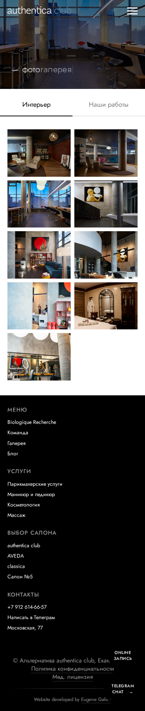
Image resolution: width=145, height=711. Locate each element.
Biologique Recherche (31, 422)
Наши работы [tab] (109, 104)
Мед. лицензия (72, 676)
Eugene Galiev (96, 699)
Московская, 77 (25, 627)
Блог (12, 453)
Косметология (23, 504)
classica (16, 566)
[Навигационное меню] (132, 11)
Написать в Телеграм (31, 617)
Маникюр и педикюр (31, 494)
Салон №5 (20, 576)
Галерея (16, 443)
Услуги (19, 471)
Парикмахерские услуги (34, 484)
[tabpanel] (72, 257)
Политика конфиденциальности (72, 668)
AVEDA (15, 555)
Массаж (16, 515)
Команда (17, 432)
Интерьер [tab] (36, 104)
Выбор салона (32, 533)
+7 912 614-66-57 (26, 607)
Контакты (23, 595)
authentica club (23, 545)
